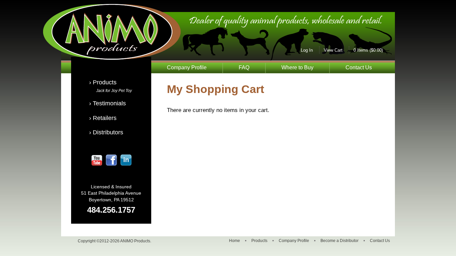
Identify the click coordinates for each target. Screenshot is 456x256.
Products (259, 240)
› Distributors (106, 132)
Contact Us (359, 67)
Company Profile (187, 67)
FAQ (244, 67)
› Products (103, 82)
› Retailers (103, 118)
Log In (307, 50)
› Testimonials (107, 103)
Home (234, 240)
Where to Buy (297, 67)
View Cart (333, 50)
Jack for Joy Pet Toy (114, 90)
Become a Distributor (339, 240)
